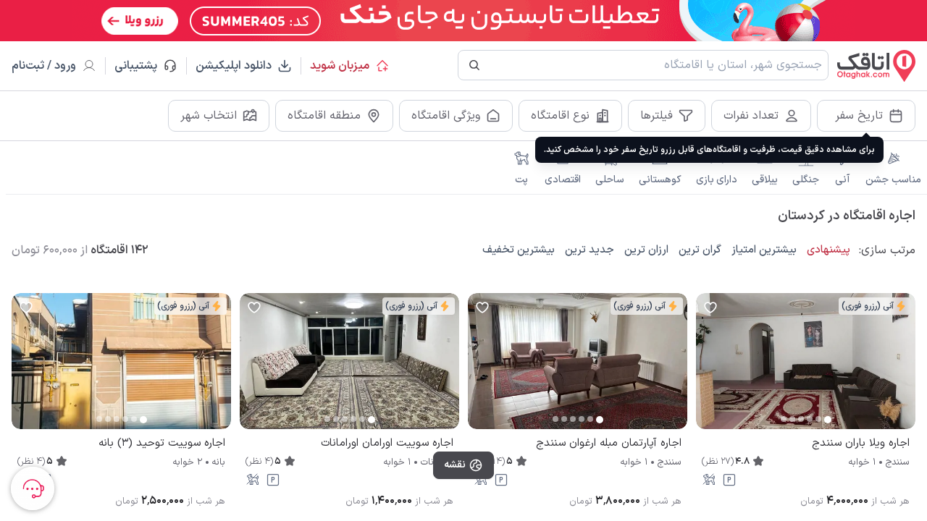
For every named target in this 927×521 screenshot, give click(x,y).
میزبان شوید (339, 66)
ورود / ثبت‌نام (44, 66)
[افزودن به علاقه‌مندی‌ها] (710, 307)
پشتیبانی (142, 66)
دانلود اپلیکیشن (234, 66)
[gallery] (707, 368)
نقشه (455, 465)
